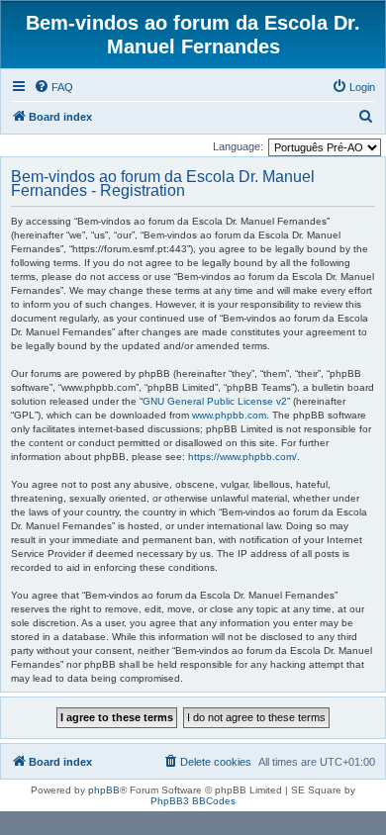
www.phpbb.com (229, 415)
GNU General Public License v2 (215, 401)
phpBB (104, 790)
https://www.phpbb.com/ (242, 456)
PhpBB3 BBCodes (193, 800)
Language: (238, 146)
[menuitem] (53, 87)
